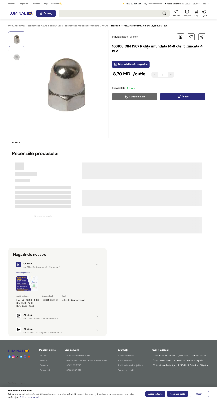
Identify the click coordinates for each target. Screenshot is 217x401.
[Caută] (164, 13)
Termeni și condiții (126, 370)
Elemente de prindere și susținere (82, 26)
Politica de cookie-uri (29, 397)
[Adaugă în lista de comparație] (180, 36)
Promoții (11, 4)
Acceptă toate (155, 394)
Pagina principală (16, 26)
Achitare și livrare (126, 355)
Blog (46, 4)
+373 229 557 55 (50, 300)
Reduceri (55, 4)
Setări (199, 394)
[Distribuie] (201, 36)
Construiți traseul (23, 273)
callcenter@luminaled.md (73, 300)
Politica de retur (125, 360)
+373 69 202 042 (73, 370)
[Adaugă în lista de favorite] (191, 36)
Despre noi (23, 4)
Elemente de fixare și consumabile (45, 26)
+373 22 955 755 (134, 4)
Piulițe (105, 26)
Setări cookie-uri (17, 383)
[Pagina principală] (21, 13)
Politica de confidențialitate (130, 365)
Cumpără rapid (137, 96)
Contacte (36, 4)
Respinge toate (177, 394)
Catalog (48, 13)
